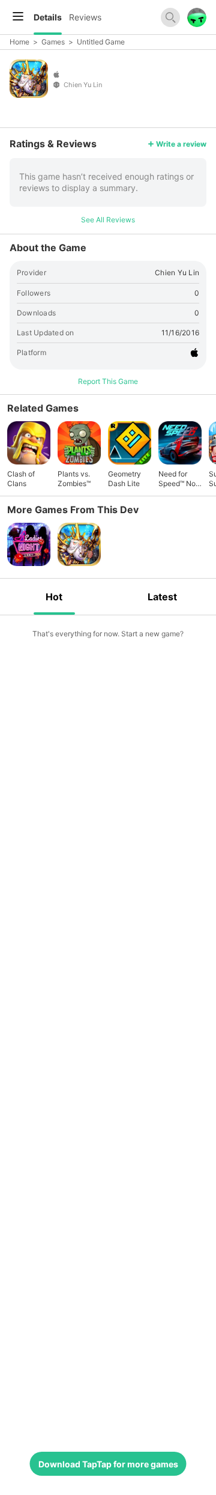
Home (19, 41)
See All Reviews (108, 219)
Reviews (85, 17)
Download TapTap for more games (108, 1464)
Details (48, 17)
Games (53, 41)
